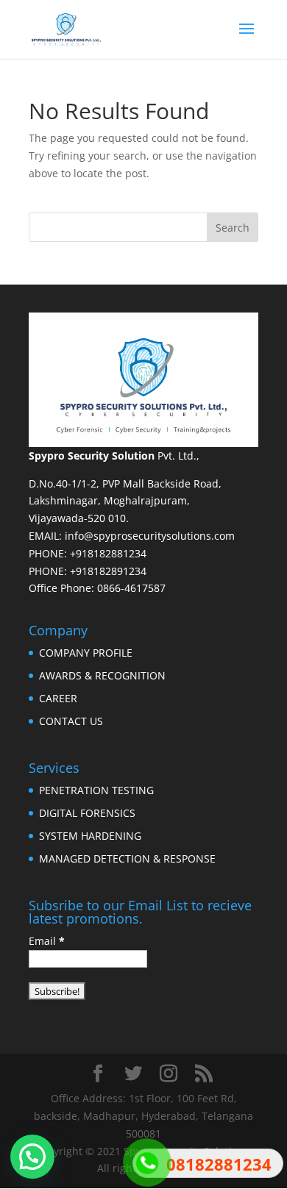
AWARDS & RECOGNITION (102, 675)
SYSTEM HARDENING (90, 836)
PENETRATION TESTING (96, 790)
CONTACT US (71, 721)
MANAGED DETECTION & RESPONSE (127, 858)
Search (232, 228)
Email (47, 941)
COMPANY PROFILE (85, 653)
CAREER (58, 698)
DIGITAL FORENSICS (87, 813)
